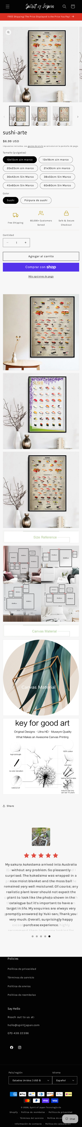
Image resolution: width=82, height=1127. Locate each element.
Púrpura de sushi (35, 200)
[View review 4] (45, 936)
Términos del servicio (32, 1118)
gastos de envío (35, 146)
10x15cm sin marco (20, 159)
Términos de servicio (21, 977)
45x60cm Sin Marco (20, 185)
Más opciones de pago (41, 276)
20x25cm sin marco (20, 168)
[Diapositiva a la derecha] (78, 117)
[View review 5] (49, 936)
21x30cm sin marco (57, 168)
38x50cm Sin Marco (57, 176)
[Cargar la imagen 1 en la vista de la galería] (19, 116)
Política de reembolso (33, 1112)
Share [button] (10, 806)
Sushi (10, 200)
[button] (7, 6)
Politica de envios (19, 986)
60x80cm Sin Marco (57, 185)
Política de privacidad (22, 969)
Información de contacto (28, 1124)
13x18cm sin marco (56, 159)
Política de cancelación (58, 1124)
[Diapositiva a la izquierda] (4, 117)
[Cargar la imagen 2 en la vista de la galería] (41, 116)
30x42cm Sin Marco (20, 176)
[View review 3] (41, 936)
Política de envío (56, 1118)
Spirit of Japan (38, 1107)
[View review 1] (33, 936)
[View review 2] (37, 936)
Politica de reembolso (22, 994)
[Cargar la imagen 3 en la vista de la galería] (62, 116)
